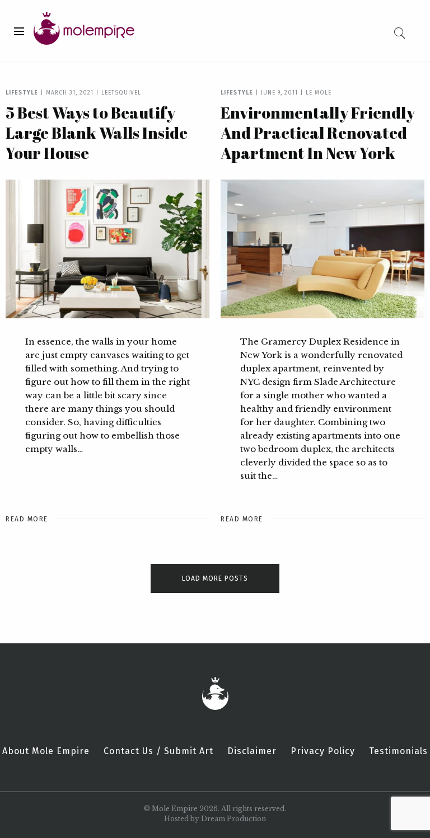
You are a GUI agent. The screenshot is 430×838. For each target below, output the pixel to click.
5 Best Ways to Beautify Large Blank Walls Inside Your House (97, 132)
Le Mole (318, 93)
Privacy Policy (323, 751)
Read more (27, 519)
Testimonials (398, 751)
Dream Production (233, 819)
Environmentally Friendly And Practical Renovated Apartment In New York (318, 132)
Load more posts (215, 578)
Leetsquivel (121, 93)
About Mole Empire (46, 751)
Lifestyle (22, 93)
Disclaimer (252, 751)
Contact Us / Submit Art (158, 751)
